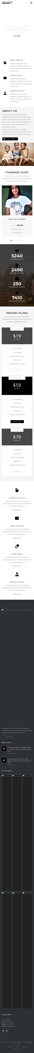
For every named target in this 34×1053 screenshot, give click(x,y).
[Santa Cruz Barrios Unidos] (10, 2)
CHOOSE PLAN (17, 370)
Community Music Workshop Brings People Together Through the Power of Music (19, 760)
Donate (10, 1046)
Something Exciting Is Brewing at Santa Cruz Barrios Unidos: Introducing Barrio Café (19, 749)
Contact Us (17, 1049)
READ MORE (17, 509)
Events (24, 1046)
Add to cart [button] (17, 232)
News (17, 1046)
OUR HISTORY (9, 736)
